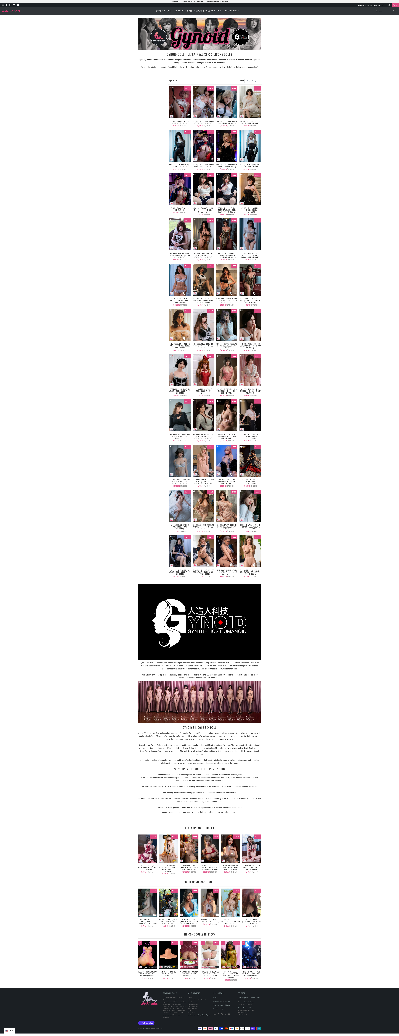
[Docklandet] (11, 11)
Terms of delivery (218, 1009)
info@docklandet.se (248, 1002)
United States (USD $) (369, 5)
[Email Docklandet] (3, 5)
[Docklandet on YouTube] (17, 5)
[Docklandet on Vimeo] (14, 5)
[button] (168, 11)
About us (215, 997)
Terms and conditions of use (221, 1001)
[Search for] (394, 11)
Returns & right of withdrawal (221, 1005)
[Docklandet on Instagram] (10, 5)
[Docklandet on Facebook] (6, 5)
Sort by (241, 81)
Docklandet (146, 1028)
